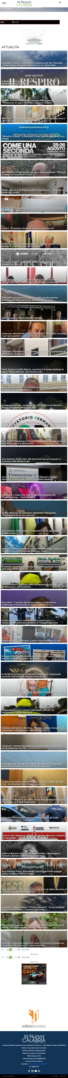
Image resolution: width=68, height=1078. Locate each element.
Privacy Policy (63, 1076)
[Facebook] (29, 1071)
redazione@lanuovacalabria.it (37, 1064)
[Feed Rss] (39, 1071)
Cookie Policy (55, 1076)
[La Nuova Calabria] (24, 3)
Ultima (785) (25, 949)
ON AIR (16, 22)
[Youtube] (35, 1071)
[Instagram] (32, 1071)
